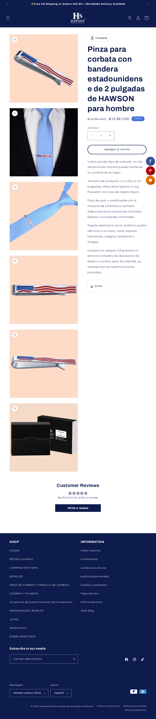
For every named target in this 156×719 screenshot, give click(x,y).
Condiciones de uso (93, 568)
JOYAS (14, 619)
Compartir (101, 37)
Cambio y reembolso (94, 585)
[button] (8, 18)
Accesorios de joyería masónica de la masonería (41, 602)
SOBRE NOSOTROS (22, 636)
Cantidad (93, 128)
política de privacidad (95, 576)
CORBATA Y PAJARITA (24, 593)
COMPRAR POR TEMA (24, 568)
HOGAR (14, 550)
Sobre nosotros (91, 550)
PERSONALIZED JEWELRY (27, 610)
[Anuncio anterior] (7, 4)
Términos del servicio (135, 710)
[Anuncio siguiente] (148, 4)
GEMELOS (16, 576)
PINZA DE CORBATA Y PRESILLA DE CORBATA (39, 585)
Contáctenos (89, 559)
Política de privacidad (134, 706)
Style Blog (87, 610)
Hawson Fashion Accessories (55, 706)
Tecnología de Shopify (81, 706)
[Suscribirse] (73, 659)
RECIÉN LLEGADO (21, 559)
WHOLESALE (18, 628)
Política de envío (91, 602)
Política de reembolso (108, 706)
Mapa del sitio (90, 593)
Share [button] (98, 286)
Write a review (78, 508)
